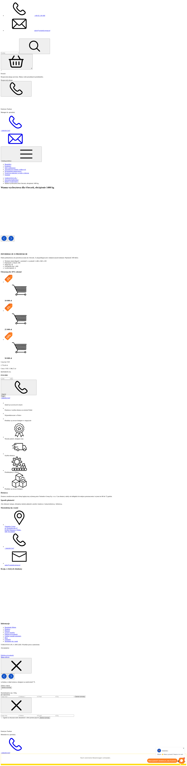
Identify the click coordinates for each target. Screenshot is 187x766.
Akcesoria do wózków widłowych (15, 169)
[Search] (34, 46)
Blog (6, 638)
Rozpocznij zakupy (7, 80)
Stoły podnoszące (10, 168)
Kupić (3, 396)
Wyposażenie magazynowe (13, 171)
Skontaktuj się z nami (11, 641)
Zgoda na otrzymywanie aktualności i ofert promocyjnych (21, 718)
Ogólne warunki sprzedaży (13, 636)
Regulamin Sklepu (10, 627)
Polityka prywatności (11, 634)
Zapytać (4, 394)
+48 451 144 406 (39, 15)
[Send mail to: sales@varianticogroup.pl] (15, 145)
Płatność (7, 631)
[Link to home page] (12, 37)
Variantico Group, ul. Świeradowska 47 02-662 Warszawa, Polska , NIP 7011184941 (13, 529)
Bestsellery (8, 164)
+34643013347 (5, 398)
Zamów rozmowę (6, 687)
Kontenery (8, 166)
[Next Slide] (11, 238)
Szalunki (7, 175)
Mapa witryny (5, 657)
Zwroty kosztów (10, 632)
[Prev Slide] (4, 238)
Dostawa (7, 629)
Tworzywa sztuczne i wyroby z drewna (17, 173)
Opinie (8, 639)
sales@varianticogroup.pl (42, 30)
